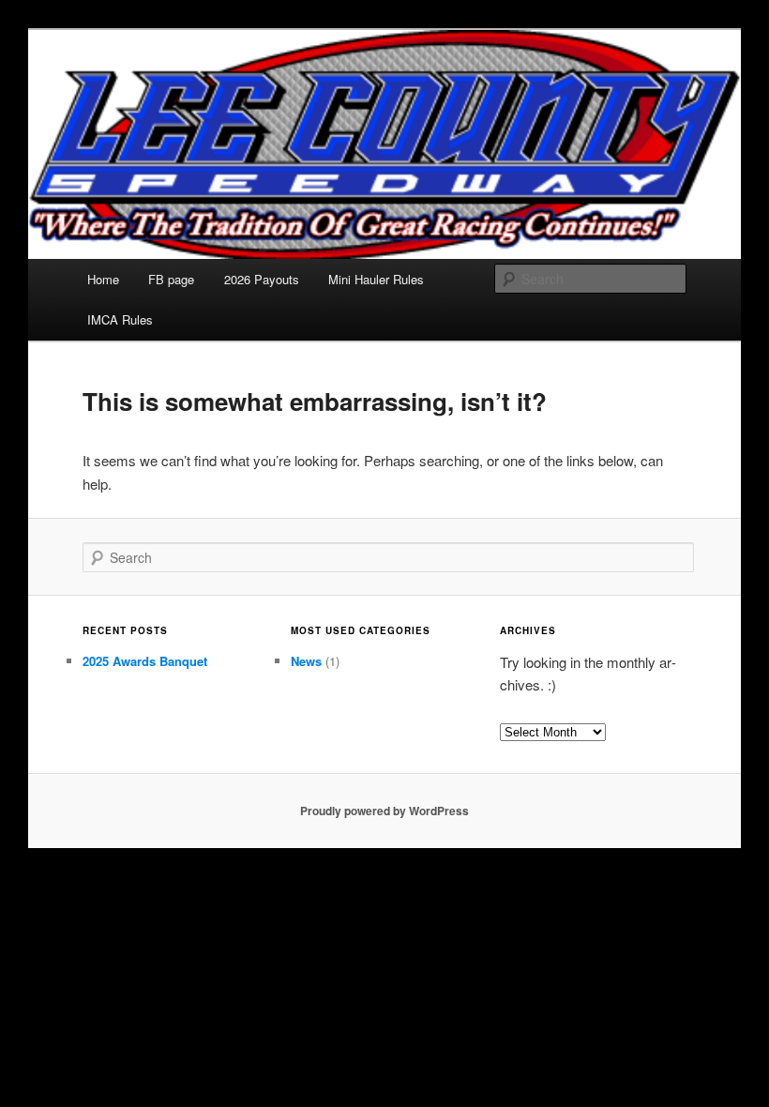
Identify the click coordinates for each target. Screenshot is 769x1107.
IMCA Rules (120, 319)
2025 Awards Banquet (145, 661)
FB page (171, 279)
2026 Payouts (261, 279)
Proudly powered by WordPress (384, 810)
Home (103, 279)
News (306, 661)
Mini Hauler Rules (376, 279)
